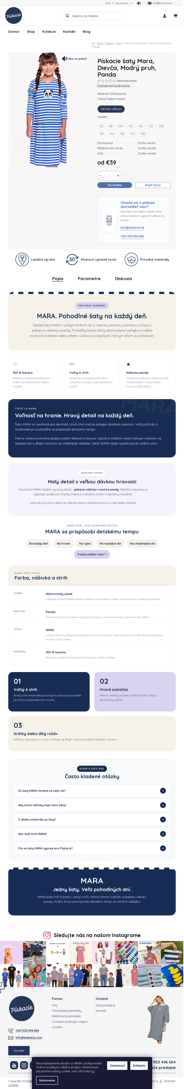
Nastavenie (47, 1080)
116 (140, 126)
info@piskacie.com (27, 1037)
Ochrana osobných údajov (68, 1021)
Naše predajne (104, 1004)
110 (131, 126)
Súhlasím (139, 1065)
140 (112, 134)
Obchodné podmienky (65, 1010)
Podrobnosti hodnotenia (113, 85)
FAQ (53, 1004)
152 (132, 134)
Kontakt (17, 1050)
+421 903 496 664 (132, 236)
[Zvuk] (139, 3)
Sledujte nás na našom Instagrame (95, 935)
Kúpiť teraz (153, 185)
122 (151, 126)
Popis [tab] (57, 278)
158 (143, 134)
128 (161, 126)
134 (102, 134)
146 (122, 134)
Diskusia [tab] (123, 278)
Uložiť (104, 193)
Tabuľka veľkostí (111, 109)
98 (110, 126)
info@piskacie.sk (132, 227)
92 (101, 126)
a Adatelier (164, 1080)
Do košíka (115, 185)
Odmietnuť (117, 1065)
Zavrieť (116, 194)
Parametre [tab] (89, 278)
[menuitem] (14, 32)
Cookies (56, 1026)
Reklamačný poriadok (65, 1015)
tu (93, 1071)
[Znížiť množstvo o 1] (100, 175)
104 (120, 126)
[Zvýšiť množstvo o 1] (118, 175)
